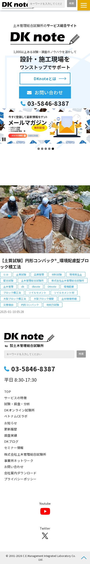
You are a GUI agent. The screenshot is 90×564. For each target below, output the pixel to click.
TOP (7, 391)
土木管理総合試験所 (32, 280)
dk (22, 286)
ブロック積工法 (12, 292)
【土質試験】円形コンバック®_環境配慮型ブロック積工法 (44, 263)
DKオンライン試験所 (19, 410)
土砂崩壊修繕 (69, 298)
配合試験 (8, 280)
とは (5, 274)
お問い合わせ (53, 92)
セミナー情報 (14, 447)
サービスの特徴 (15, 398)
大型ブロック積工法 (14, 298)
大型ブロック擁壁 (44, 298)
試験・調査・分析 (17, 404)
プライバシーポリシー (20, 479)
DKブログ (11, 441)
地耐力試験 (52, 304)
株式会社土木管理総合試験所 (67, 280)
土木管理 (8, 286)
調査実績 (10, 435)
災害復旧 (8, 304)
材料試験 (57, 274)
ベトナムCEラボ (16, 416)
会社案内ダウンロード (20, 473)
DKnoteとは (45, 78)
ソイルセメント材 (64, 292)
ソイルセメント (37, 292)
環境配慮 (69, 286)
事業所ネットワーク (18, 460)
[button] (83, 5)
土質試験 (21, 274)
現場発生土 (75, 274)
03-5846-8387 (48, 103)
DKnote (52, 286)
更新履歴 (10, 429)
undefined (6, 126)
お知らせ (10, 423)
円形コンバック (30, 304)
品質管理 (39, 274)
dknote (36, 286)
